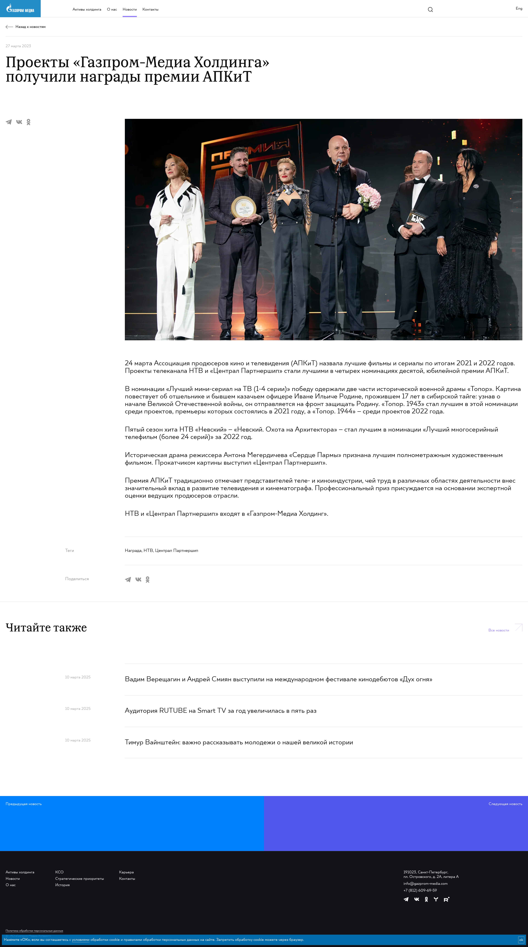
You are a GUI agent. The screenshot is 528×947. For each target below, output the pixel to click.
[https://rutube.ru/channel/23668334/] (446, 899)
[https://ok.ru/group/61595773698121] (426, 899)
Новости (130, 9)
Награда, (134, 550)
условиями (81, 940)
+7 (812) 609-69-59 (420, 890)
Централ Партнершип (176, 550)
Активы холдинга (87, 9)
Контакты (150, 9)
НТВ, (149, 550)
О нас (112, 9)
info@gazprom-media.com (426, 884)
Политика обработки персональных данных (34, 930)
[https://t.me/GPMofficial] (406, 899)
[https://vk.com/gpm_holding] (416, 899)
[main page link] (20, 8)
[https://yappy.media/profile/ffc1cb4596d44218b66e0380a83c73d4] (436, 899)
